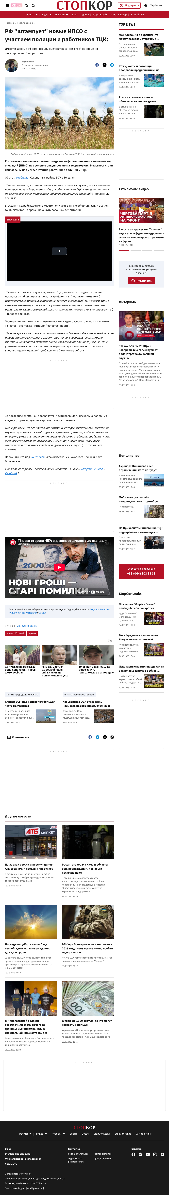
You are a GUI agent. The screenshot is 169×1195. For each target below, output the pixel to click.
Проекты (29, 14)
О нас (8, 1149)
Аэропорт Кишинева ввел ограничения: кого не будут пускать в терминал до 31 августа (138, 472)
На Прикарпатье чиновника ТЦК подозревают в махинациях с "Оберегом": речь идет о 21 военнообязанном (141, 534)
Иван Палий (27, 61)
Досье (85, 14)
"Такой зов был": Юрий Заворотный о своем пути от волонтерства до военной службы (138, 352)
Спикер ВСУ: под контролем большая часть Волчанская (30, 704)
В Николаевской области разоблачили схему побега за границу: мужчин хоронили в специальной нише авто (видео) (27, 1027)
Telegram (94, 609)
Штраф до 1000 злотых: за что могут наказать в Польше (87, 1023)
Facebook (105, 609)
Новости (60, 14)
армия (32, 633)
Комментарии (20, 737)
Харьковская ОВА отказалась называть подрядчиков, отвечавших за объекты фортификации (88, 706)
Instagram (31, 613)
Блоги (75, 14)
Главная (10, 23)
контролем (38, 457)
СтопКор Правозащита (18, 1154)
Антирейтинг (137, 14)
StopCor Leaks (100, 14)
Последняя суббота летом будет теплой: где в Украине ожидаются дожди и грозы (28, 948)
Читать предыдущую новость (22, 694)
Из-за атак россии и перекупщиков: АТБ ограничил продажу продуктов (29, 867)
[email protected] (35, 1188)
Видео (44, 14)
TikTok (42, 613)
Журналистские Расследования (23, 1159)
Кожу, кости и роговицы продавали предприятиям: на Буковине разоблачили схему (139, 70)
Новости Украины (26, 23)
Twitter (21, 613)
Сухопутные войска (27, 626)
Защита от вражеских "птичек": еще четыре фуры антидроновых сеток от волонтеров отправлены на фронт (141, 235)
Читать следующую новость (79, 694)
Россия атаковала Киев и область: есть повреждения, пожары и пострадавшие (85, 869)
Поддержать (132, 5)
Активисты (11, 1164)
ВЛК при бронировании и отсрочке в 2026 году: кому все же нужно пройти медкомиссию (87, 948)
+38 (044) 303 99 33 (141, 573)
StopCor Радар (119, 14)
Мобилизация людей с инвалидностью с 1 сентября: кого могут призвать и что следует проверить (139, 503)
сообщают (23, 178)
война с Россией (15, 633)
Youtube (12, 613)
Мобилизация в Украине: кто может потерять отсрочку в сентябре (138, 39)
